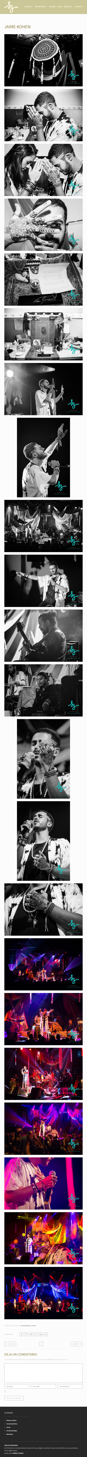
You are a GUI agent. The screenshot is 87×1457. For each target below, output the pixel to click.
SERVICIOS (28, 7)
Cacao (8, 1427)
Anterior (11, 1344)
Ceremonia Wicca (11, 1424)
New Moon (9, 1434)
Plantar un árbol (11, 1420)
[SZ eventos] (11, 7)
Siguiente (75, 1344)
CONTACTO (79, 7)
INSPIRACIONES (40, 7)
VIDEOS (59, 7)
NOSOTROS (68, 7)
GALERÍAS (52, 7)
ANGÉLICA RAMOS (18, 1453)
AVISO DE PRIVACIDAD (11, 1445)
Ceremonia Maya (11, 1431)
